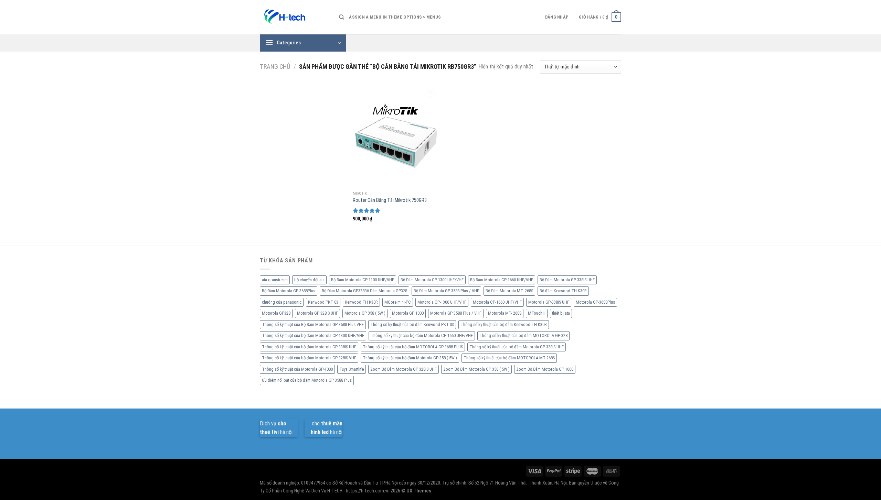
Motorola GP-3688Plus (595, 302)
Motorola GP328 (276, 313)
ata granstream (275, 279)
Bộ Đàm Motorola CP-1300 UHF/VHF (432, 279)
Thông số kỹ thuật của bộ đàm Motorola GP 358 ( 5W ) (410, 357)
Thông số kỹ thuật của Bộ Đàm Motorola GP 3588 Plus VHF (313, 324)
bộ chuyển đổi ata (309, 279)
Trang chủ (275, 66)
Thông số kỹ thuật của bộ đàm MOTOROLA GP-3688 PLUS (413, 346)
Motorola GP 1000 (408, 313)
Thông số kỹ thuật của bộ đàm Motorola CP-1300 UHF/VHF (313, 335)
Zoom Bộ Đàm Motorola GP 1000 (544, 369)
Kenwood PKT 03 (323, 302)
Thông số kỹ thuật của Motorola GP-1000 (297, 369)
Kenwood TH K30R (361, 302)
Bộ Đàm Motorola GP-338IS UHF (567, 279)
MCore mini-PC (397, 302)
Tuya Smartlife (351, 369)
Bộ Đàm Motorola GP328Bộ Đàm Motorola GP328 (364, 290)
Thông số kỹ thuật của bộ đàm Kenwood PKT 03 (412, 324)
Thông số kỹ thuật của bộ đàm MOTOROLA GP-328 (523, 335)
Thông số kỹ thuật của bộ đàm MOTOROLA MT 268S (509, 357)
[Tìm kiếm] (341, 17)
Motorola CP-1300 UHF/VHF (441, 302)
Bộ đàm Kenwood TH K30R (563, 290)
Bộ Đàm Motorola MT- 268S (509, 290)
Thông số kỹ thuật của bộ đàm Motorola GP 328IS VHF (309, 357)
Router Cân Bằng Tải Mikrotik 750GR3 (390, 200)
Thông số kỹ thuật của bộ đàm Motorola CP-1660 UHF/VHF (422, 335)
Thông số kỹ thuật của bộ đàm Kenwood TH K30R (503, 324)
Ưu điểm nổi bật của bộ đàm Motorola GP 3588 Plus (307, 380)
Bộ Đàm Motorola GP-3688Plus (288, 290)
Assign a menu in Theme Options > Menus (395, 17)
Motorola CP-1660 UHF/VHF (497, 302)
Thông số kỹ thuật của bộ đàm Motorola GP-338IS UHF (309, 346)
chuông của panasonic (281, 302)
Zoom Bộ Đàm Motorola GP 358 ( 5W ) (476, 369)
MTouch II (536, 313)
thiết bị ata (561, 313)
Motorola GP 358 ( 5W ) (364, 313)
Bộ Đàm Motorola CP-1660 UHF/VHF (501, 279)
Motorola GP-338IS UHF (548, 302)
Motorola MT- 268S (504, 313)
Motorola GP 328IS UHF (317, 313)
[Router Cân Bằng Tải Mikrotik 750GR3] (395, 136)
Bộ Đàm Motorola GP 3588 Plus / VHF (446, 290)
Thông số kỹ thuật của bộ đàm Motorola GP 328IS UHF (516, 346)
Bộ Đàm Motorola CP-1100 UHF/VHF (362, 279)
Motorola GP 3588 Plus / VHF (455, 313)
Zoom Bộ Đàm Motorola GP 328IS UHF (403, 369)
